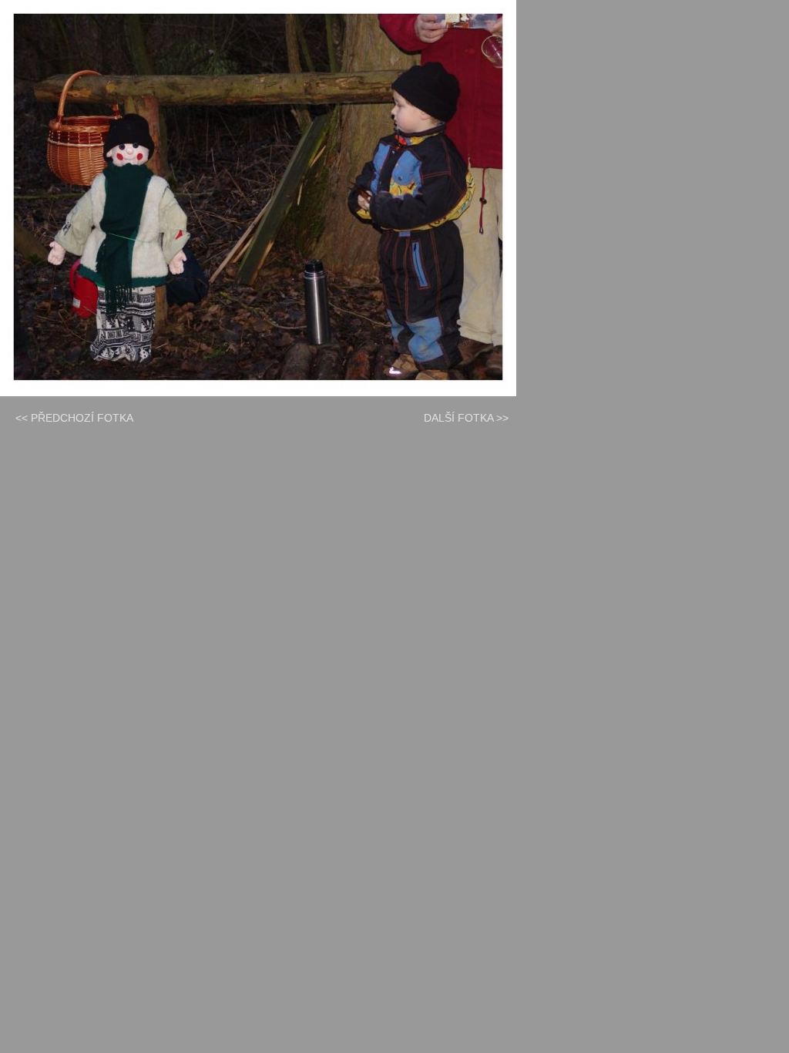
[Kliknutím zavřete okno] (258, 198)
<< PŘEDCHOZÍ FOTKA (74, 418)
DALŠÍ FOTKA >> (466, 418)
